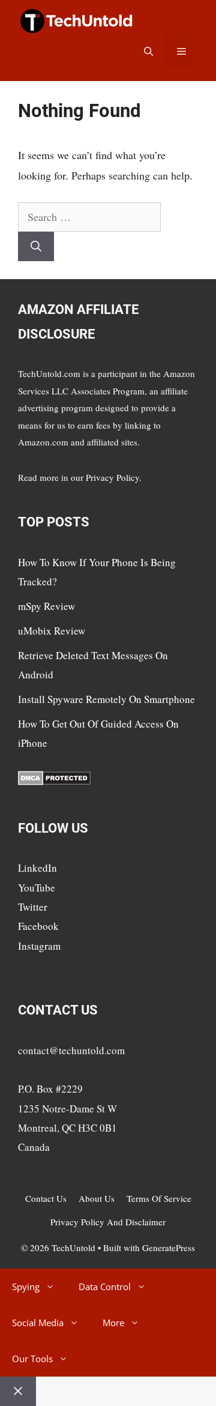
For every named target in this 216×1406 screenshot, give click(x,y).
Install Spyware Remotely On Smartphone (106, 699)
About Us (97, 1198)
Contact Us (46, 1198)
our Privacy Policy (105, 477)
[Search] (36, 246)
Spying (26, 1287)
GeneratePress (168, 1248)
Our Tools (32, 1359)
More (113, 1323)
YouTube (36, 888)
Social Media (38, 1323)
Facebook (38, 926)
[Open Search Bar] (148, 51)
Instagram (39, 946)
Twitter (32, 907)
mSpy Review (46, 606)
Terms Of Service (159, 1198)
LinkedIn (37, 868)
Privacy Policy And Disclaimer (108, 1222)
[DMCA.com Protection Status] (54, 781)
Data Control (105, 1287)
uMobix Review (51, 631)
